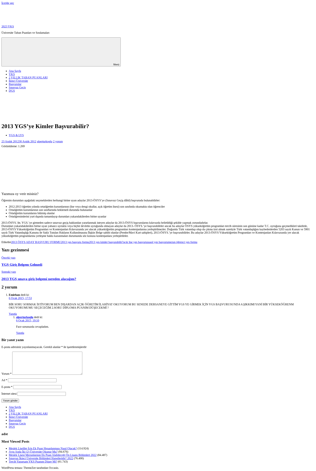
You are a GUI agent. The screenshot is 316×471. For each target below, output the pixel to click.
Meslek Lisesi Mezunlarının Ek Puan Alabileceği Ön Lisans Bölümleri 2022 (53, 455)
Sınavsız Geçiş (17, 87)
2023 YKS (7, 26)
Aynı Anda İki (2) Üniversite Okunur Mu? (33, 451)
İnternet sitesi (9, 393)
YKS (12, 74)
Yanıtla (13, 313)
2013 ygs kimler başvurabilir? (106, 242)
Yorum (6, 373)
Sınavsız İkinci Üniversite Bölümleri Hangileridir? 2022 (41, 458)
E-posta (6, 386)
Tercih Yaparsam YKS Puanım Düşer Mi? (33, 461)
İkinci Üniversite (18, 80)
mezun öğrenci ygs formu (182, 242)
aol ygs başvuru (159, 242)
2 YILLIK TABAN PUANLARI (28, 77)
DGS (12, 90)
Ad (4, 380)
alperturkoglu (44, 141)
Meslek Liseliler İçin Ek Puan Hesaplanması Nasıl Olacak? (43, 448)
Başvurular (15, 84)
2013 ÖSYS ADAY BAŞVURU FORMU (36, 242)
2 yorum (58, 141)
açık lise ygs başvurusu (136, 242)
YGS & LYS (16, 135)
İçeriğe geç (7, 3)
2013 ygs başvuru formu (75, 242)
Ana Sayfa (15, 70)
